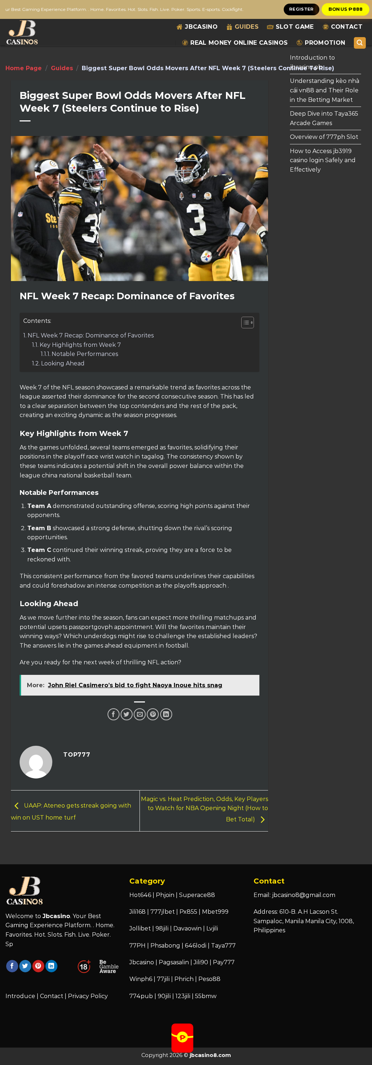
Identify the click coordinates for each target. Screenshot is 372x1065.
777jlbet (162, 911)
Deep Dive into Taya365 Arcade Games (324, 118)
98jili (162, 928)
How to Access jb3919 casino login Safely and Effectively (323, 160)
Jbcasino (201, 26)
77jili (163, 979)
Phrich (184, 979)
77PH (137, 945)
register (301, 9)
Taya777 (223, 945)
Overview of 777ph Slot (324, 136)
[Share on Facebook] (114, 714)
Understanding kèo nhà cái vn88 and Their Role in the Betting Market (324, 90)
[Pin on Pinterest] (153, 714)
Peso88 (209, 979)
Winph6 (140, 979)
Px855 (188, 911)
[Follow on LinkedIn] (51, 966)
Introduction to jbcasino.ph (312, 62)
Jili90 (201, 962)
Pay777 (224, 962)
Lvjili (212, 928)
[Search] (360, 43)
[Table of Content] (247, 322)
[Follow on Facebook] (12, 966)
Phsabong (165, 945)
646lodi (195, 945)
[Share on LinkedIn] (166, 714)
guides (247, 26)
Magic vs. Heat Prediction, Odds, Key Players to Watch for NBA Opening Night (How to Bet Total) (204, 809)
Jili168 (137, 911)
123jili (182, 996)
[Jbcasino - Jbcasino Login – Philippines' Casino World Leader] (31, 32)
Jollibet (140, 928)
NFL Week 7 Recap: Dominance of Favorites (91, 335)
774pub (141, 996)
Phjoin (165, 895)
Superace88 (197, 895)
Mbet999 (215, 911)
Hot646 (140, 895)
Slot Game (295, 26)
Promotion (325, 42)
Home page (23, 68)
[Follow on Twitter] (25, 966)
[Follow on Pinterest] (38, 966)
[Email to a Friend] (140, 714)
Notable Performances (85, 354)
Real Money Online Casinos (239, 42)
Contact (347, 26)
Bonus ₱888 (345, 9)
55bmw (206, 996)
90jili (164, 996)
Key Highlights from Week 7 (80, 344)
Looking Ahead (63, 363)
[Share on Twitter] (127, 714)
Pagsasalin (174, 962)
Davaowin (187, 928)
